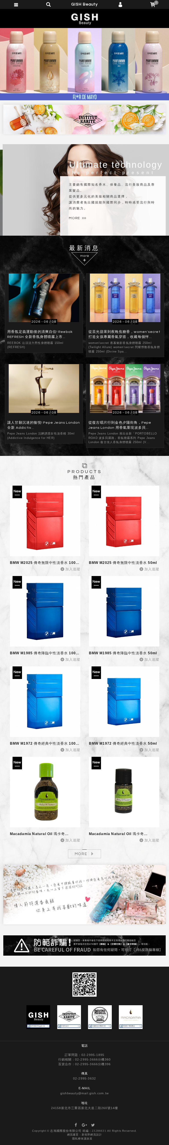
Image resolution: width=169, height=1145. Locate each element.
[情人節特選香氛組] (84, 895)
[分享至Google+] (84, 1125)
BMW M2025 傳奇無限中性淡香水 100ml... (47, 563)
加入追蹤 (72, 569)
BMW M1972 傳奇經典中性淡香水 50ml (123, 743)
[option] (84, 64)
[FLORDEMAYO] (84, 64)
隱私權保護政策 (82, 1138)
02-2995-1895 (92, 1055)
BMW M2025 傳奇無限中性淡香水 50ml (123, 563)
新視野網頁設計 (92, 1134)
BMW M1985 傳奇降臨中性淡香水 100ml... (47, 653)
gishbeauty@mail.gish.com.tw (84, 1093)
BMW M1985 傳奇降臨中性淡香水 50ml (123, 653)
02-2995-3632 (84, 1078)
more (74, 218)
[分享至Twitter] (93, 1125)
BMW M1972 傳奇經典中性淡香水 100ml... (47, 743)
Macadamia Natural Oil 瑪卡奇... (39, 834)
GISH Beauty (84, 19)
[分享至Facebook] (76, 1125)
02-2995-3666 (86, 1059)
